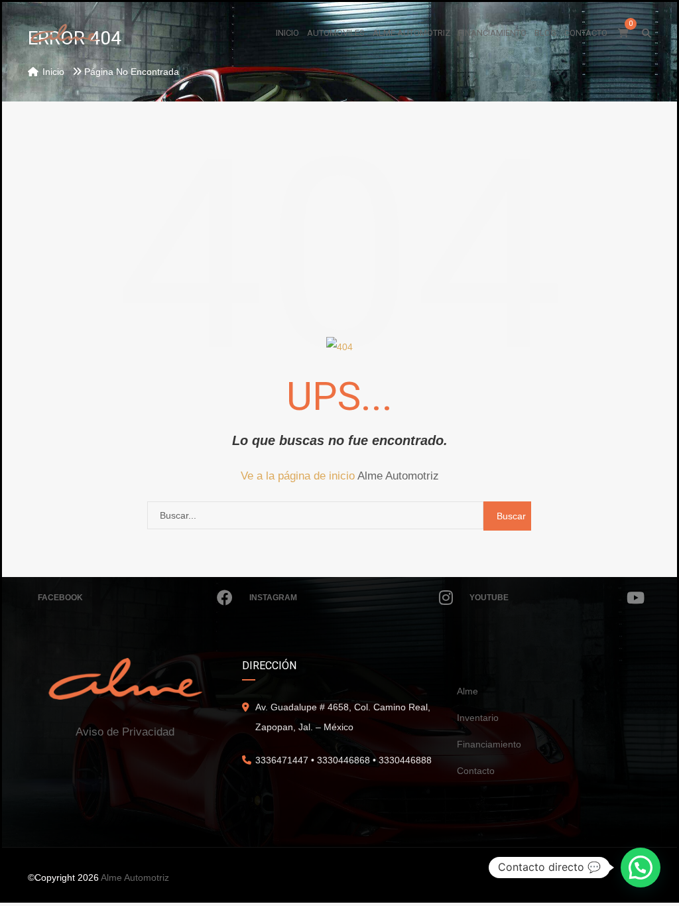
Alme (467, 691)
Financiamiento (489, 744)
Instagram (273, 597)
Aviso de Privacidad (125, 732)
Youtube (489, 597)
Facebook (60, 597)
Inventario (478, 717)
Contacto (476, 770)
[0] (623, 33)
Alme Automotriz (398, 476)
